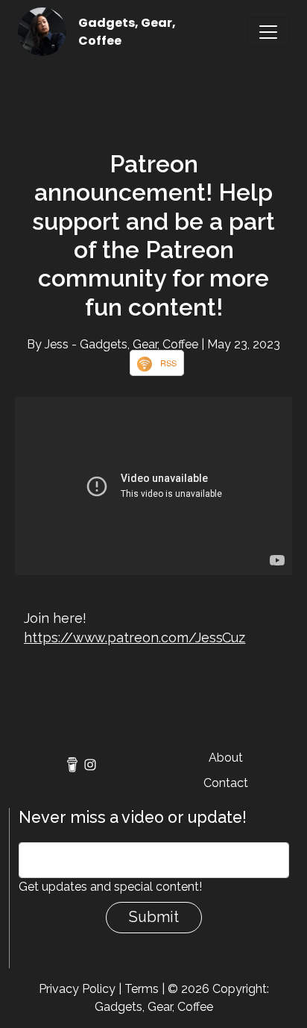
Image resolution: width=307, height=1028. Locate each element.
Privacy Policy (77, 989)
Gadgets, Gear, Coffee (154, 1007)
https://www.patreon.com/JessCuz (134, 637)
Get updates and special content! (110, 887)
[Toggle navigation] (268, 32)
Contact (225, 783)
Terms (141, 989)
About (226, 757)
